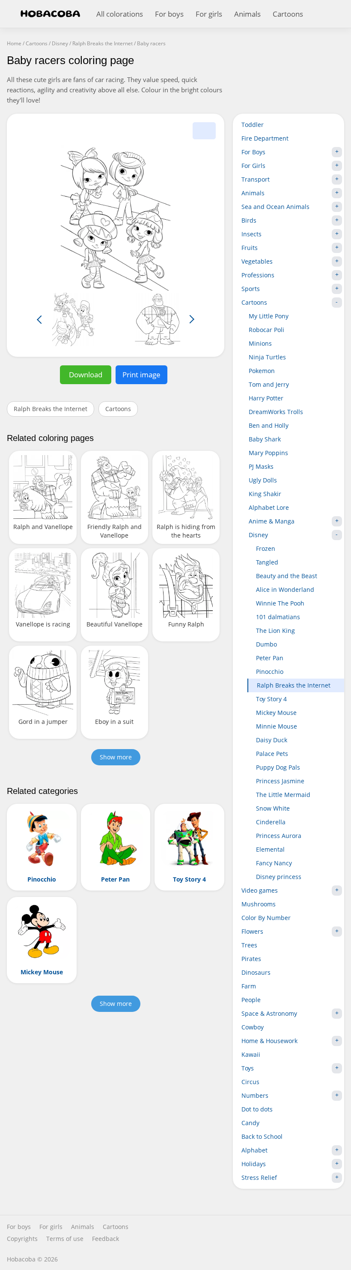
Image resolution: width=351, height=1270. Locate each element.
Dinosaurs (256, 972)
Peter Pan (269, 658)
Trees (249, 945)
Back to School (262, 1136)
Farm (248, 986)
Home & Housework (269, 1041)
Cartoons (288, 14)
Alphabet (254, 1150)
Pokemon (262, 371)
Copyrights (22, 1239)
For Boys (253, 152)
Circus (250, 1082)
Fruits (249, 248)
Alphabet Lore (269, 507)
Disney (258, 535)
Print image (141, 374)
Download (85, 374)
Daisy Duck (271, 740)
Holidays (253, 1164)
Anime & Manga (271, 521)
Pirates (251, 959)
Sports (250, 289)
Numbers (254, 1095)
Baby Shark (265, 439)
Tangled (267, 562)
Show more (116, 757)
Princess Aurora (278, 836)
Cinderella (271, 822)
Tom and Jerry (269, 384)
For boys (169, 14)
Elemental (270, 849)
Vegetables (257, 261)
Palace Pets (272, 754)
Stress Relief (259, 1177)
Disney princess (278, 877)
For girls (209, 14)
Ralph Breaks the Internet (50, 409)
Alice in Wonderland (285, 589)
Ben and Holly (269, 425)
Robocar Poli (266, 330)
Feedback (105, 1239)
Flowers (252, 931)
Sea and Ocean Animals (275, 207)
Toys (247, 1068)
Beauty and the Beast (286, 576)
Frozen (265, 548)
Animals (247, 14)
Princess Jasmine (280, 781)
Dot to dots (257, 1109)
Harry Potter (266, 398)
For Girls (253, 166)
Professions (257, 275)
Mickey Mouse (276, 712)
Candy (250, 1123)
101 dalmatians (278, 617)
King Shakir (265, 494)
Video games (259, 890)
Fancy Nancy (274, 863)
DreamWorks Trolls (276, 412)
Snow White (273, 808)
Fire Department (265, 138)
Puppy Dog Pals (278, 767)
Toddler (252, 125)
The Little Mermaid (283, 795)
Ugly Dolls (263, 480)
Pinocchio (269, 671)
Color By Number (266, 918)
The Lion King (275, 630)
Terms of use (64, 1239)
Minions (260, 343)
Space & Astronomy (269, 1013)
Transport (255, 179)
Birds (248, 220)
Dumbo (266, 644)
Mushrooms (258, 904)
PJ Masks (261, 466)
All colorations (119, 14)
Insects (251, 234)
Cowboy (252, 1027)
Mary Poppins (268, 453)
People (251, 1000)
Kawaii (250, 1054)
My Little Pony (269, 316)
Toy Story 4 (271, 699)
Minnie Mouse (276, 726)
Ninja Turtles (267, 357)
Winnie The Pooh (280, 603)
